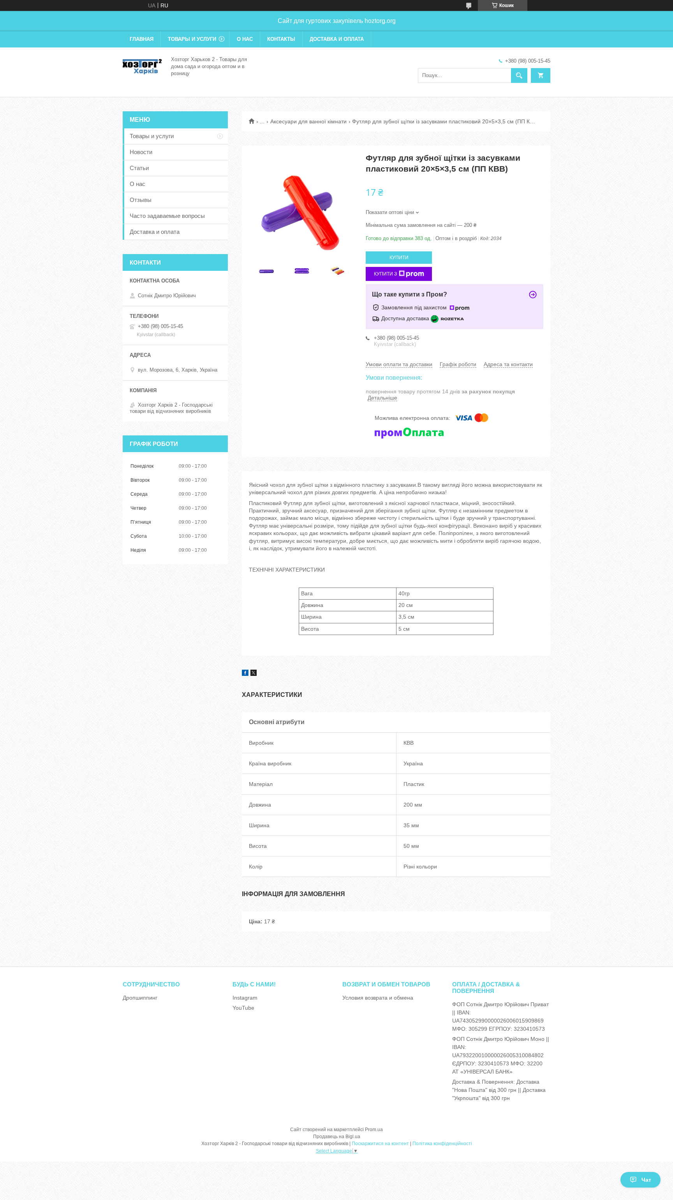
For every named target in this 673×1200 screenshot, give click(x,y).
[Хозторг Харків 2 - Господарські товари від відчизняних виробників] (142, 66)
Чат (646, 1180)
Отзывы (141, 199)
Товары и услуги (192, 39)
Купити (399, 257)
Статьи (139, 168)
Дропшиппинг (140, 998)
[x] (253, 674)
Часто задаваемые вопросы (167, 215)
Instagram (245, 998)
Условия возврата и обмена (377, 998)
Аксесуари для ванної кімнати (308, 121)
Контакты (281, 39)
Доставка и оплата (337, 39)
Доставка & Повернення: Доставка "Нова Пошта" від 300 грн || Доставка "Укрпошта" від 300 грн (499, 1090)
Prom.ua (374, 1129)
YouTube (243, 1008)
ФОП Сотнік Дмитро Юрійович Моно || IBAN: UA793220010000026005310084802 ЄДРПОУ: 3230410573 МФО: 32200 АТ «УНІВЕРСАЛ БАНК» (500, 1055)
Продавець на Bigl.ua (336, 1136)
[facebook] (245, 674)
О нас (245, 39)
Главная (141, 39)
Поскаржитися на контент (380, 1143)
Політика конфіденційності (442, 1143)
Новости (141, 152)
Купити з (385, 274)
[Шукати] (519, 75)
